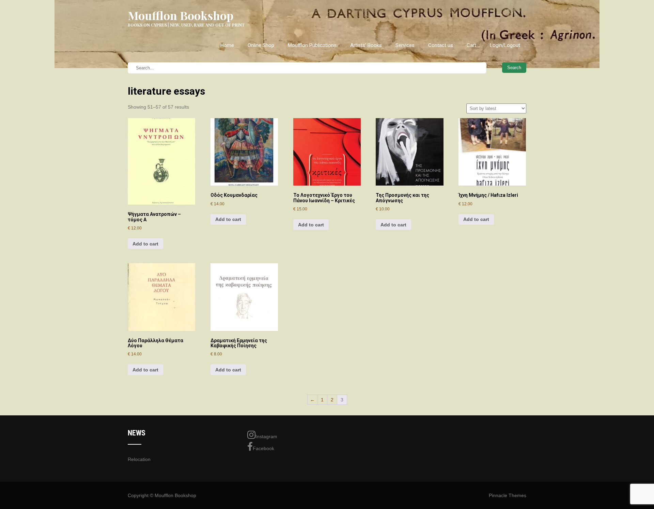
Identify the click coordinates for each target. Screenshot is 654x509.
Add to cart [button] (145, 243)
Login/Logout (505, 45)
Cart (471, 45)
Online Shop (261, 45)
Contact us (440, 45)
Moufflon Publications (312, 45)
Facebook (263, 448)
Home (227, 45)
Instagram (266, 436)
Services (405, 45)
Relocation (139, 459)
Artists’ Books (366, 45)
